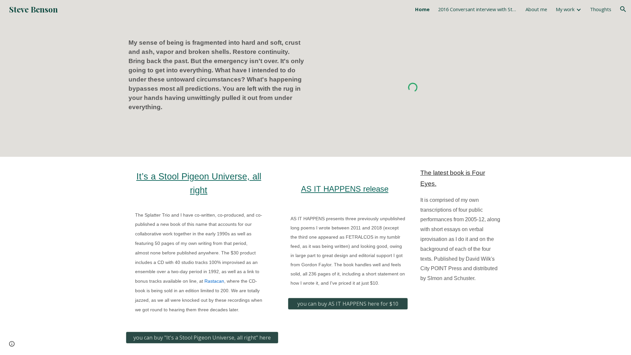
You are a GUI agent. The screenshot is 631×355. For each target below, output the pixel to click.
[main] (218, 75)
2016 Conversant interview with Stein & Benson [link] (477, 9)
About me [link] (536, 9)
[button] (623, 9)
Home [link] (422, 9)
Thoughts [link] (600, 9)
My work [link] (565, 9)
